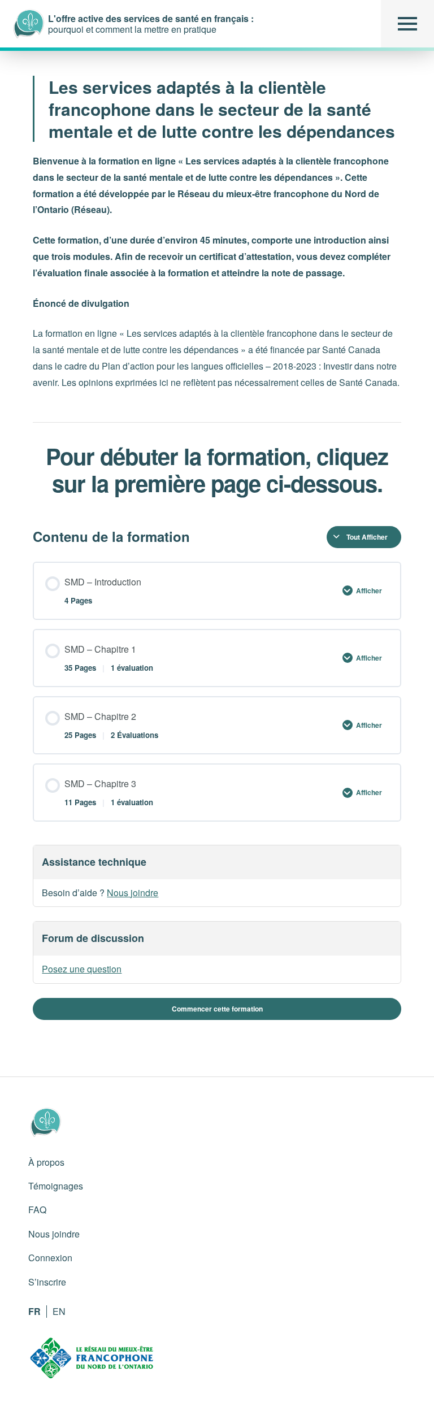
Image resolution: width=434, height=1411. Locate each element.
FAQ (37, 1209)
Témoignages (55, 1185)
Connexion (50, 1257)
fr (34, 1311)
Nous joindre (132, 892)
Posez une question (81, 968)
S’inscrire (47, 1281)
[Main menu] (407, 23)
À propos (46, 1162)
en (59, 1311)
